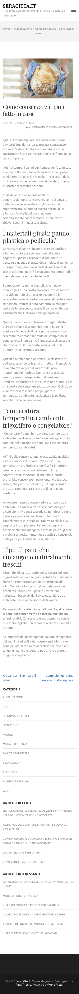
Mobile (8, 734)
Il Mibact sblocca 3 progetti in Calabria (31, 905)
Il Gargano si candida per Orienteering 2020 (34, 914)
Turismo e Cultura (16, 781)
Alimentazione (38, 127)
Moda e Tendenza (15, 744)
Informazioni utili (61, 127)
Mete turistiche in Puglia (20, 895)
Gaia (9, 122)
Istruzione (10, 725)
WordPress (55, 984)
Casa (6, 706)
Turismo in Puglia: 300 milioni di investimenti (34, 923)
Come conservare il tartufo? (23, 861)
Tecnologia (11, 762)
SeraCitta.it (19, 5)
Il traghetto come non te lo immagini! (30, 933)
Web (6, 790)
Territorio (10, 772)
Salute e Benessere (16, 753)
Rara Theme (23, 984)
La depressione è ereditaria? (23, 852)
